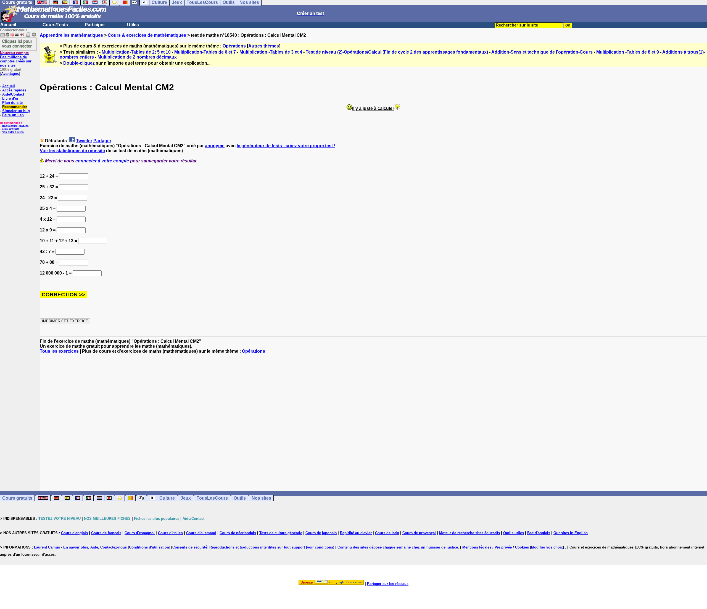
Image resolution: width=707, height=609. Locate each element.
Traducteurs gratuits (15, 125)
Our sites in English (570, 533)
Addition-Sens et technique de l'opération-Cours (542, 52)
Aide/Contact (13, 94)
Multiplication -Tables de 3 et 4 (270, 52)
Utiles (133, 24)
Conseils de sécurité (189, 547)
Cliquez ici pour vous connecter (17, 43)
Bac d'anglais (538, 533)
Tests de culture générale (280, 533)
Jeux (186, 498)
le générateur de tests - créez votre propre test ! (286, 145)
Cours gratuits (17, 498)
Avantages (10, 74)
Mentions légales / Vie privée (487, 547)
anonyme (215, 145)
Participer (95, 24)
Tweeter (84, 140)
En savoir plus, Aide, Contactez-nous (95, 547)
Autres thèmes (263, 46)
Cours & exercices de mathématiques (147, 35)
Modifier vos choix (547, 547)
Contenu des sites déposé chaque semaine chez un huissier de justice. (398, 547)
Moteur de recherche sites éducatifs (469, 533)
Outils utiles (513, 533)
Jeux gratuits (10, 128)
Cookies (522, 547)
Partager (102, 140)
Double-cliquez (79, 63)
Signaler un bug (16, 111)
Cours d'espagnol (140, 533)
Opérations (234, 46)
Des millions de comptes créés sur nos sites (15, 59)
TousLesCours (212, 498)
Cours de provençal (419, 533)
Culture (167, 498)
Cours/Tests (55, 24)
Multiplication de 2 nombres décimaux (137, 57)
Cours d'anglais (74, 533)
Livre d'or (10, 98)
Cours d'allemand (201, 533)
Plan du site (12, 103)
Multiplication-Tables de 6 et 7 (205, 52)
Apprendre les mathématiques (71, 35)
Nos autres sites (13, 131)
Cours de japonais (321, 533)
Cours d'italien (170, 533)
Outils (240, 498)
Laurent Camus (47, 547)
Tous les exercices (59, 351)
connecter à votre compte (102, 161)
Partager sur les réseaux (387, 584)
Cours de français (106, 533)
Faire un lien (13, 115)
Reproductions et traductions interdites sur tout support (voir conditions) (271, 547)
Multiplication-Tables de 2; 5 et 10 (136, 52)
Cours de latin (387, 533)
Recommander (14, 107)
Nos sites (261, 498)
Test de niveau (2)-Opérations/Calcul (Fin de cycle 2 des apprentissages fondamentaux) (397, 52)
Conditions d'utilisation (149, 547)
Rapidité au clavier (356, 533)
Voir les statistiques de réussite (72, 150)
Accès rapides (14, 90)
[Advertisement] (373, 417)
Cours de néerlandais (238, 533)
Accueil (8, 24)
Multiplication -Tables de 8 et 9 (627, 52)
